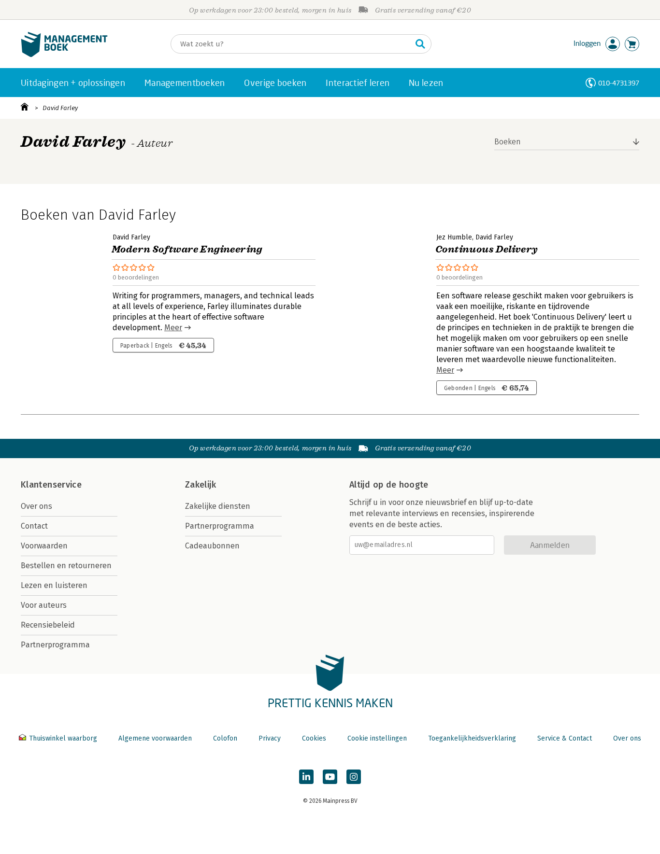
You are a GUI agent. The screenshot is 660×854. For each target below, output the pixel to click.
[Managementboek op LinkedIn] (306, 777)
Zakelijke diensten (217, 506)
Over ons (36, 506)
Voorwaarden (44, 545)
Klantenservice (51, 484)
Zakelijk (200, 484)
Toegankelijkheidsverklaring (472, 738)
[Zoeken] (420, 44)
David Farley (60, 108)
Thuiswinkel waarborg (63, 738)
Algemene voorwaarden (155, 738)
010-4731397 (618, 83)
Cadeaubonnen (212, 545)
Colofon (225, 738)
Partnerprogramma (55, 644)
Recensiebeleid (48, 625)
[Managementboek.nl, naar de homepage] (64, 55)
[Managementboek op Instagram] (353, 777)
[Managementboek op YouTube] (330, 777)
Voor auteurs (44, 605)
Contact (34, 526)
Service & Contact (564, 738)
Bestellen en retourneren (66, 565)
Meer (173, 327)
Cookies (314, 738)
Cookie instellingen (377, 738)
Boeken (507, 141)
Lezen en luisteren (54, 585)
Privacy (269, 738)
